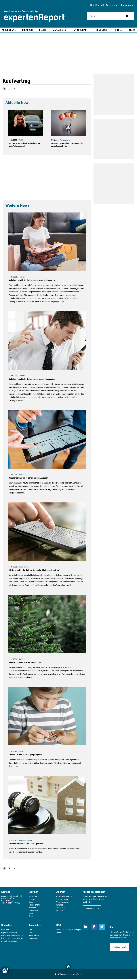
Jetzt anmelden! (119, 947)
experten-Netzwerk (9, 932)
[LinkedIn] (86, 927)
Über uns (5, 930)
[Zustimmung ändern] (5, 970)
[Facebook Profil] (94, 927)
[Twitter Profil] (102, 927)
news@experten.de (9, 941)
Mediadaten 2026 (92, 909)
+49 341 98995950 (12, 903)
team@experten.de (15, 935)
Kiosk (60, 932)
